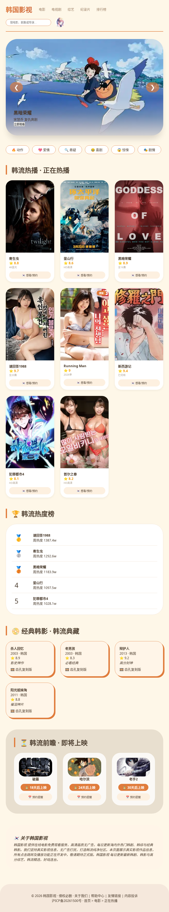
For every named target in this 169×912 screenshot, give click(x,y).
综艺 (71, 9)
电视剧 (56, 9)
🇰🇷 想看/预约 (30, 275)
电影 (42, 9)
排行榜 (101, 9)
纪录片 (85, 9)
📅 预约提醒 (35, 797)
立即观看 (19, 124)
